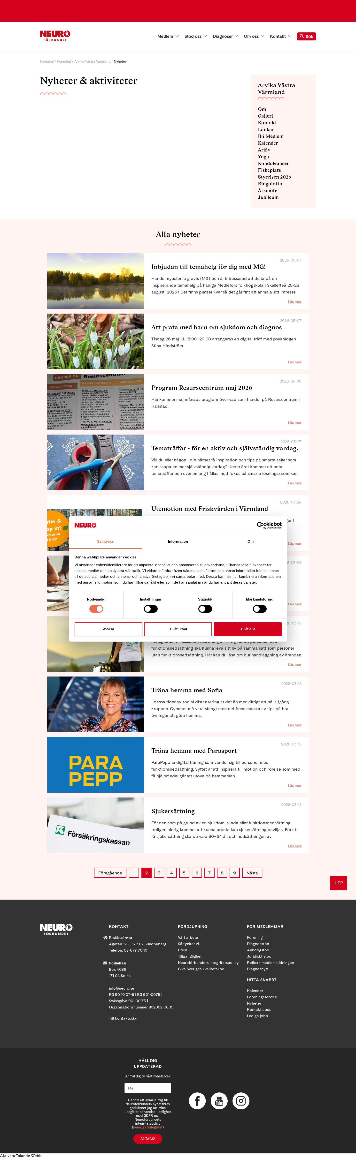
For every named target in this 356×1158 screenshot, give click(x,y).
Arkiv (264, 150)
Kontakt (278, 36)
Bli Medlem (271, 136)
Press (182, 950)
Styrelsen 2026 (274, 177)
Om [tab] (251, 541)
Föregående (110, 872)
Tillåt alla (247, 629)
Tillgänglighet (190, 956)
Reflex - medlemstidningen (270, 962)
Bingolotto (270, 184)
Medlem (165, 36)
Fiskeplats (269, 170)
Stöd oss (194, 36)
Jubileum (268, 197)
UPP (339, 882)
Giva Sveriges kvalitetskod (201, 969)
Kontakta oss (259, 1009)
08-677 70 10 (135, 950)
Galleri (265, 116)
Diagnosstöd (258, 943)
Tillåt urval (178, 629)
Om (262, 109)
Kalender (268, 143)
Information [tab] (178, 541)
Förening (47, 61)
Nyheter (254, 1003)
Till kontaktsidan (124, 1018)
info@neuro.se (121, 988)
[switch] (151, 609)
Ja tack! (147, 1139)
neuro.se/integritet (148, 1127)
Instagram (240, 1100)
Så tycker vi (188, 943)
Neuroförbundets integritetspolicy (208, 962)
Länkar (266, 129)
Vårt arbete (188, 937)
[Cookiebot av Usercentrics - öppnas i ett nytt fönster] (260, 525)
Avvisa (108, 629)
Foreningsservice (262, 997)
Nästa (252, 872)
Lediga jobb (257, 1016)
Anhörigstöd (258, 950)
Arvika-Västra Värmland (92, 61)
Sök (309, 36)
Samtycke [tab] (105, 541)
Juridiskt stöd (259, 956)
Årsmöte (267, 190)
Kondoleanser (273, 163)
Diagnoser (223, 36)
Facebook (197, 1100)
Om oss (252, 36)
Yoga (263, 156)
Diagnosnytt (258, 969)
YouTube (219, 1100)
